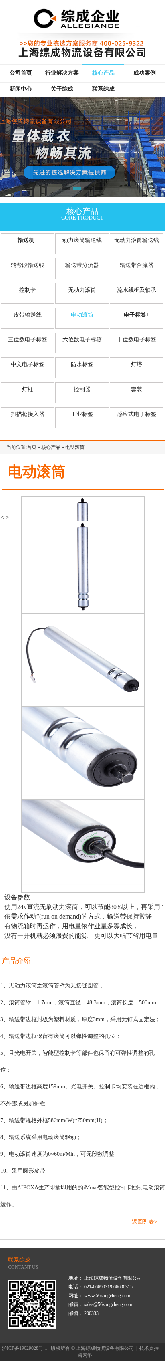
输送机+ (28, 240)
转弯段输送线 (27, 265)
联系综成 (103, 89)
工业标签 (82, 414)
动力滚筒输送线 (82, 240)
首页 (31, 447)
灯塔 (136, 364)
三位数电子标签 (27, 340)
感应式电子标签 (136, 414)
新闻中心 (21, 89)
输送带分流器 (82, 265)
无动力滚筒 (82, 290)
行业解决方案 (62, 73)
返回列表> (144, 1222)
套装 (136, 389)
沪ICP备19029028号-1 (24, 1348)
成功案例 (144, 73)
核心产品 (103, 73)
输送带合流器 (136, 265)
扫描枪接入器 (27, 414)
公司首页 (21, 73)
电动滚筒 (82, 315)
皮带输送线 (28, 315)
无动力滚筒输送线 (136, 240)
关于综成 (62, 89)
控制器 (82, 389)
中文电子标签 (27, 364)
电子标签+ (136, 315)
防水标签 (82, 364)
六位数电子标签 (82, 340)
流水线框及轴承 (136, 290)
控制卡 (27, 290)
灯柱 (27, 389)
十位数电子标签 (136, 340)
